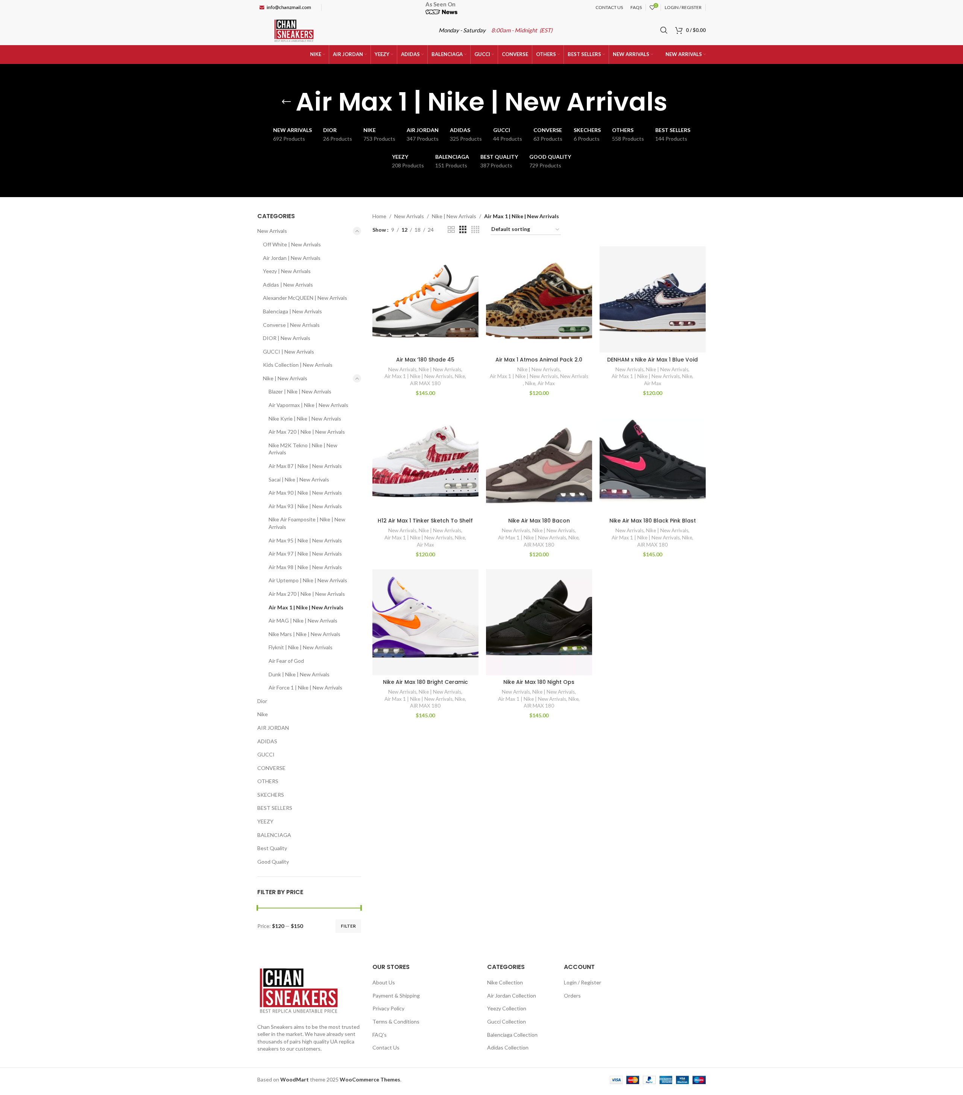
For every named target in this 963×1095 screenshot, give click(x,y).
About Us (383, 982)
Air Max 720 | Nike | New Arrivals (307, 431)
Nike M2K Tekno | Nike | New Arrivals (303, 449)
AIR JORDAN (273, 727)
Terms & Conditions (395, 1021)
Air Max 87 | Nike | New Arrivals (305, 466)
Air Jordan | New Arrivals (291, 258)
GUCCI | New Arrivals (288, 351)
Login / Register (582, 982)
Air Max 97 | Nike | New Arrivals (305, 553)
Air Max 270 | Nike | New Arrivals (307, 594)
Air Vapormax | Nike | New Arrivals (308, 405)
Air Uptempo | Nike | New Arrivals (308, 580)
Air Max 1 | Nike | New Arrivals (306, 607)
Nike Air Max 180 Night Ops (538, 682)
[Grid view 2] (451, 229)
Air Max (546, 383)
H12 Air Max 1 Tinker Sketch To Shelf (425, 520)
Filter (348, 926)
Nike (262, 714)
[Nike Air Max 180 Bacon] (539, 461)
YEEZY (265, 821)
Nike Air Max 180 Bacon (539, 520)
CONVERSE (271, 768)
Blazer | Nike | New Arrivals (300, 391)
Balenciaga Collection (512, 1034)
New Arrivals (272, 231)
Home (379, 216)
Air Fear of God (286, 661)
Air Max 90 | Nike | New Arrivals (305, 492)
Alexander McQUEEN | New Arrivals (305, 298)
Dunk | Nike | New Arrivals (299, 674)
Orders (572, 995)
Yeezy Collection (506, 1008)
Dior (262, 701)
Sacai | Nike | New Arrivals (299, 479)
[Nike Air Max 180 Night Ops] (539, 622)
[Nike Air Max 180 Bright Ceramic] (425, 622)
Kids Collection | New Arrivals (298, 364)
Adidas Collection (508, 1047)
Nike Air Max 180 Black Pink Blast (652, 520)
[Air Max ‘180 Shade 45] (425, 299)
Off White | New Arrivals (292, 244)
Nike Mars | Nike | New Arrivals (304, 634)
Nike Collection (505, 982)
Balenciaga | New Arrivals (292, 311)
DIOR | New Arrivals (286, 338)
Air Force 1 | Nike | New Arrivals (305, 687)
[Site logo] (294, 29)
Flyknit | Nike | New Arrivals (301, 647)
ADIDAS (267, 741)
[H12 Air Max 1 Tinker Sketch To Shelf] (425, 461)
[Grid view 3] (462, 229)
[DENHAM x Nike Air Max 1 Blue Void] (653, 299)
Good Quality (273, 861)
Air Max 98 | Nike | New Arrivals (305, 567)
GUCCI (266, 754)
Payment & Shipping (396, 995)
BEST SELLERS (274, 808)
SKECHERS (270, 794)
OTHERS (267, 781)
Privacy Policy (388, 1008)
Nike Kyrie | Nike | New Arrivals (305, 418)
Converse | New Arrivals (291, 325)
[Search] (663, 30)
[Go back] (286, 101)
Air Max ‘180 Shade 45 (425, 359)
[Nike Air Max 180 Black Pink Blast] (653, 461)
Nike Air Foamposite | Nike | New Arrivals (307, 523)
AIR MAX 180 (425, 383)
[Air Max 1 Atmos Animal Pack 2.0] (539, 299)
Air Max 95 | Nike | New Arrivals (305, 540)
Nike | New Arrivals (285, 378)
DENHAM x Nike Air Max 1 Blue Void (652, 359)
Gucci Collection (506, 1021)
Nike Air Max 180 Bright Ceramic (425, 682)
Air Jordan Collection (511, 995)
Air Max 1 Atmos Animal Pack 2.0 (538, 359)
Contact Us (385, 1047)
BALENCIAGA (274, 835)
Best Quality (272, 848)
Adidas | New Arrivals (288, 284)
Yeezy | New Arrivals (287, 271)
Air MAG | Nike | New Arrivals (303, 620)
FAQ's (379, 1034)
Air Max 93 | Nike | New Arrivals (305, 506)
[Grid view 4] (475, 229)
